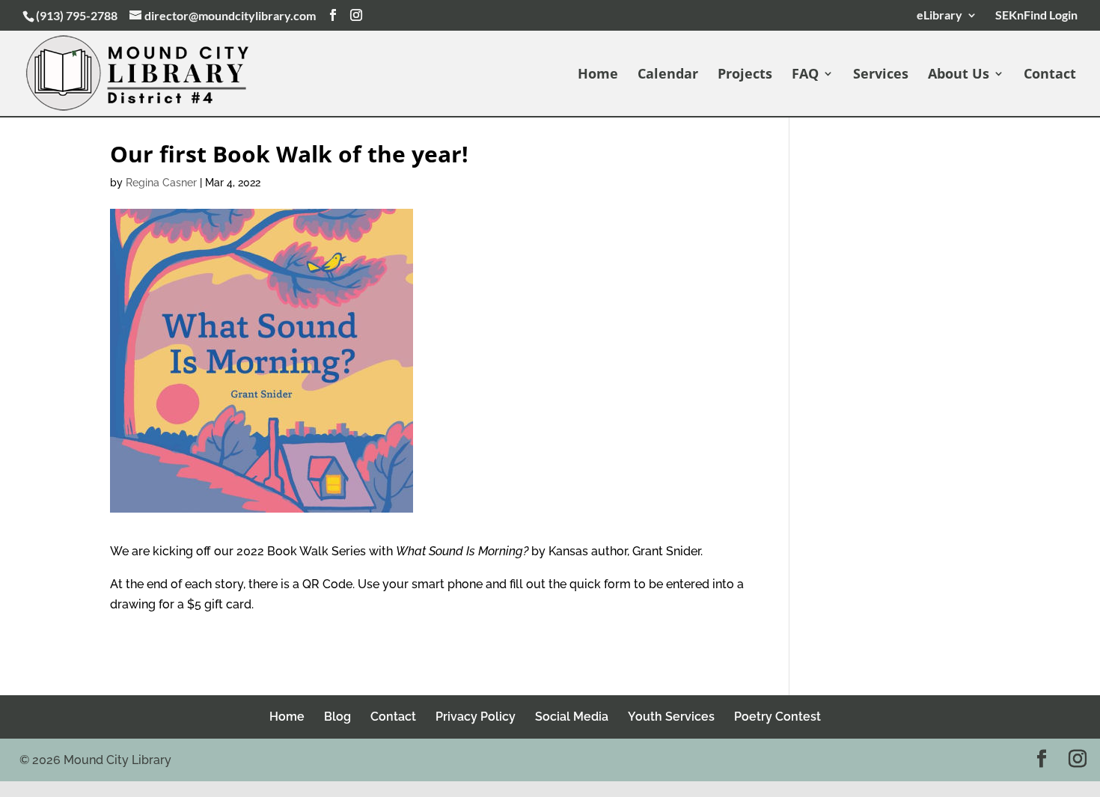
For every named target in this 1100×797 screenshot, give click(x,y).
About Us (958, 75)
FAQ (805, 75)
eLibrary (939, 15)
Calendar (668, 75)
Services (880, 75)
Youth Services (671, 716)
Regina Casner (161, 183)
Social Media (571, 716)
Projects (745, 75)
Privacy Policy (476, 716)
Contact (1050, 75)
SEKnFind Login (1034, 15)
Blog (337, 716)
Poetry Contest (777, 716)
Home (598, 75)
